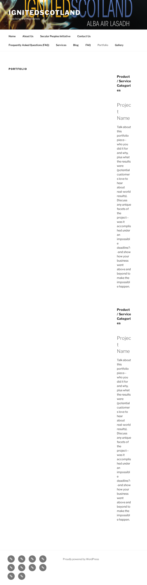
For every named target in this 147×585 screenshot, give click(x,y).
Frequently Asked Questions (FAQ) (29, 45)
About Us (27, 36)
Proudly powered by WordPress (81, 559)
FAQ (88, 45)
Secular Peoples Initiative (55, 36)
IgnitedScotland (45, 13)
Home (12, 36)
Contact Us (84, 36)
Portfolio (103, 45)
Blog (76, 45)
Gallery (119, 45)
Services (61, 45)
